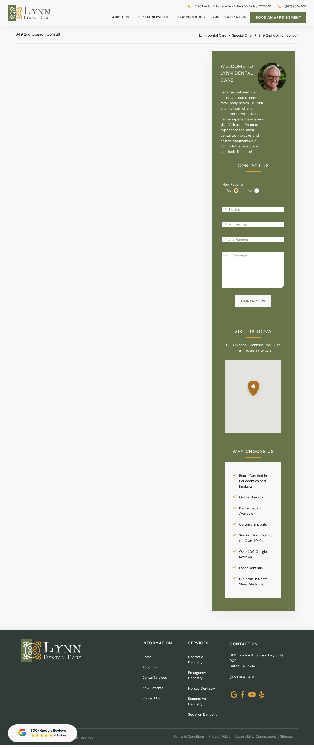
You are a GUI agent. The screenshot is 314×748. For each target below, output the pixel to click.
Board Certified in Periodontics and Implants (253, 480)
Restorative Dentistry (197, 701)
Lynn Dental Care (212, 35)
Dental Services (153, 17)
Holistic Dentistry (201, 688)
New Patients (189, 17)
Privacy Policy (220, 736)
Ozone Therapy (251, 497)
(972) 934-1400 (242, 677)
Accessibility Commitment (255, 736)
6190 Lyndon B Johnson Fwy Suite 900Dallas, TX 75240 (256, 660)
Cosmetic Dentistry (195, 659)
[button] (253, 386)
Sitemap (286, 736)
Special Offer (242, 35)
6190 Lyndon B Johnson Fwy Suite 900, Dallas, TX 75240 (232, 6)
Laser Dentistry (251, 568)
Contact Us (235, 17)
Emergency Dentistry (197, 675)
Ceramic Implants (253, 524)
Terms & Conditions (189, 736)
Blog (215, 17)
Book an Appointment (278, 17)
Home (147, 657)
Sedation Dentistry (203, 714)
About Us (120, 17)
